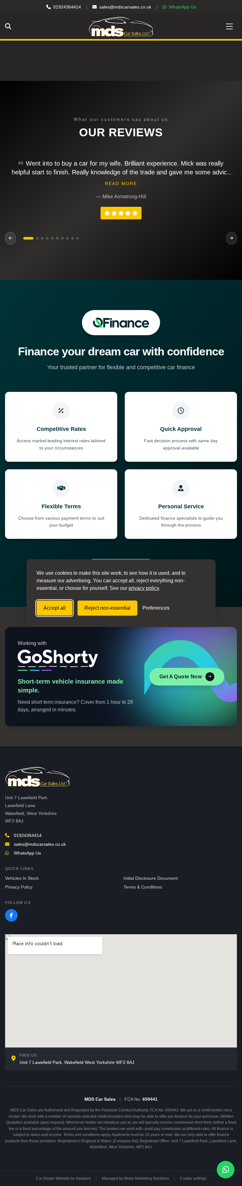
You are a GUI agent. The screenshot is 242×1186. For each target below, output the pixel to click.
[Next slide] (231, 238)
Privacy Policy (18, 887)
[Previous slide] (10, 238)
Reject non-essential (107, 608)
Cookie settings (193, 1178)
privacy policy (144, 588)
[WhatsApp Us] (225, 1169)
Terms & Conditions (143, 887)
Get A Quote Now (180, 676)
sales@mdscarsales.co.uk (125, 6)
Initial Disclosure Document (151, 878)
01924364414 (67, 6)
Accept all (54, 608)
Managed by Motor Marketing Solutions (135, 1178)
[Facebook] (11, 915)
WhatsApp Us (182, 6)
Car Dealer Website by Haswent (63, 1178)
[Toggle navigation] (229, 26)
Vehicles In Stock (22, 878)
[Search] (9, 26)
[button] (24, 238)
